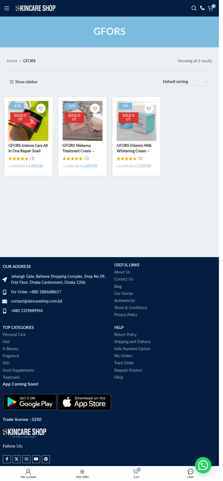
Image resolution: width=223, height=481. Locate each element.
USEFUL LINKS (127, 265)
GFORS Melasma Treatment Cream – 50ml (78, 151)
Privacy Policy (125, 315)
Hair (6, 342)
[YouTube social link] (36, 459)
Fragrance (11, 356)
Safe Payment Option (132, 349)
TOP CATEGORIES (18, 328)
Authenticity (124, 301)
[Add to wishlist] (41, 108)
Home (12, 61)
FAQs (118, 378)
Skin (6, 363)
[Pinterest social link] (46, 459)
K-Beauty (10, 349)
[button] (203, 465)
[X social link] (17, 459)
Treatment (11, 378)
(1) (32, 159)
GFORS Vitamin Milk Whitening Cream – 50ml (134, 151)
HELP (119, 328)
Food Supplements (18, 370)
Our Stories (123, 294)
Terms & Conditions (130, 308)
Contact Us (123, 279)
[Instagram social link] (26, 459)
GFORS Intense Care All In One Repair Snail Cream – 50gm (28, 151)
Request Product (128, 370)
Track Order (124, 363)
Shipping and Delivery (132, 342)
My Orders (123, 356)
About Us (122, 272)
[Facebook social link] (7, 459)
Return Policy (125, 335)
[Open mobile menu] (6, 8)
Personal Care (14, 335)
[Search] (194, 8)
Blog (118, 287)
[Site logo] (35, 8)
